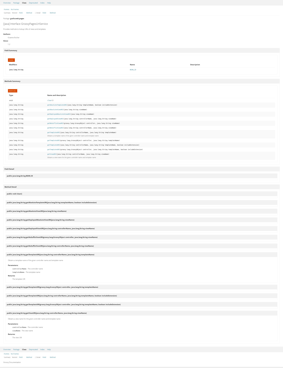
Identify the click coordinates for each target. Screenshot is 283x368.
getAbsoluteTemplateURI (57, 105)
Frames (6, 9)
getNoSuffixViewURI (55, 123)
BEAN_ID (133, 70)
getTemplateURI (53, 132)
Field (21, 13)
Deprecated (33, 3)
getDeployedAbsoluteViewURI (58, 114)
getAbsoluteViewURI (55, 109)
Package (16, 3)
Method (29, 13)
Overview (7, 3)
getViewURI (51, 154)
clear (49, 100)
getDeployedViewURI (55, 119)
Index (42, 3)
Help (49, 3)
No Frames (15, 9)
